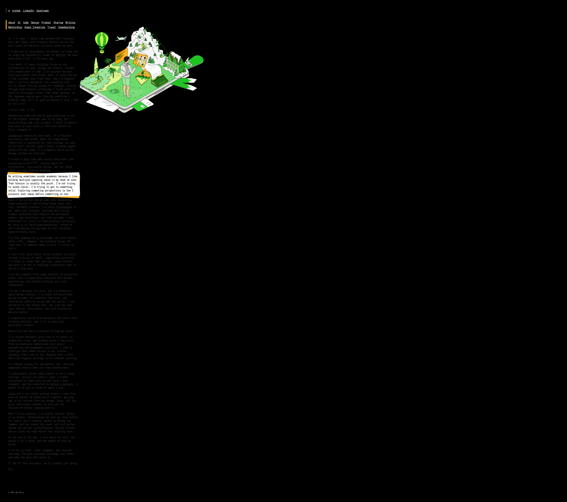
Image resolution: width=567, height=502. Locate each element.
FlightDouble (64, 207)
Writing (70, 22)
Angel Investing (34, 27)
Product (46, 22)
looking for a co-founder (37, 237)
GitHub (16, 10)
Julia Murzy (36, 51)
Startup (58, 22)
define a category (61, 384)
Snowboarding (66, 27)
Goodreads (42, 10)
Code (25, 22)
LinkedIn (28, 10)
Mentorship (15, 27)
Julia (11, 393)
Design (35, 22)
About (11, 22)
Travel (51, 27)
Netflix (60, 55)
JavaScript (15, 135)
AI (19, 22)
